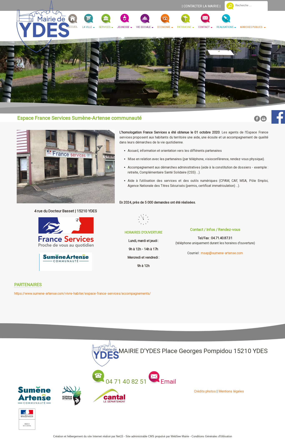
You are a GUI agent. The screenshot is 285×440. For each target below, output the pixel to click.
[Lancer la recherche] (230, 6)
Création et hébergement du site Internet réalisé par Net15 (88, 436)
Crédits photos (205, 391)
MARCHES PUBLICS (251, 27)
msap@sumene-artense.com (222, 253)
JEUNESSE (123, 27)
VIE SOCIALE (143, 27)
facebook (257, 118)
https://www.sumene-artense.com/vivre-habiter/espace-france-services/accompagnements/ (82, 293)
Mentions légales (231, 391)
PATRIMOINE (184, 27)
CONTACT (204, 27)
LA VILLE (87, 27)
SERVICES (104, 27)
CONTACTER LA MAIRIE (201, 6)
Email (168, 381)
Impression (264, 119)
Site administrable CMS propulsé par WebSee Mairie (157, 436)
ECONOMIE (164, 27)
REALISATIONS (225, 27)
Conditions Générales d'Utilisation (212, 436)
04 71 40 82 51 (126, 381)
